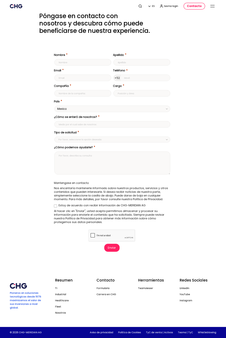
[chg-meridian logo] (16, 6)
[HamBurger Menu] (212, 6)
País (57, 101)
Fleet (58, 306)
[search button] (141, 6)
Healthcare (62, 300)
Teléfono (119, 70)
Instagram (186, 300)
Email (57, 70)
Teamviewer (145, 288)
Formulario (103, 288)
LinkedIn (184, 288)
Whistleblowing (207, 332)
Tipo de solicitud (65, 132)
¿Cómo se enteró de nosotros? (75, 117)
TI (56, 288)
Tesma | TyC (185, 332)
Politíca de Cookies (129, 332)
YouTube (185, 294)
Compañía (61, 86)
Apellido (118, 55)
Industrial (60, 294)
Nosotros (60, 313)
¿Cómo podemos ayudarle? (73, 147)
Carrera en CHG (106, 294)
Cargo (117, 86)
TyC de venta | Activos (159, 332)
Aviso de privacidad (101, 332)
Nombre (59, 55)
